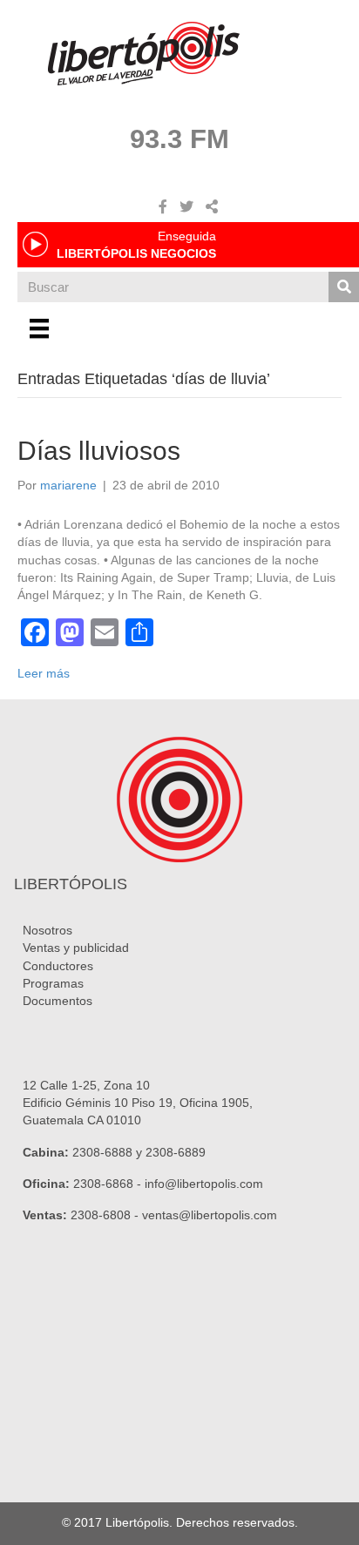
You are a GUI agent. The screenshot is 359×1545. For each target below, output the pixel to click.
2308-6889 (176, 1152)
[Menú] (39, 328)
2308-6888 (102, 1152)
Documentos (57, 1001)
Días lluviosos (98, 450)
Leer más (43, 673)
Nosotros (47, 930)
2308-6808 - (106, 1215)
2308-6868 (103, 1184)
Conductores (58, 966)
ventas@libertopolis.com (209, 1215)
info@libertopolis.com (204, 1184)
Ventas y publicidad (76, 948)
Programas (53, 983)
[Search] (344, 287)
